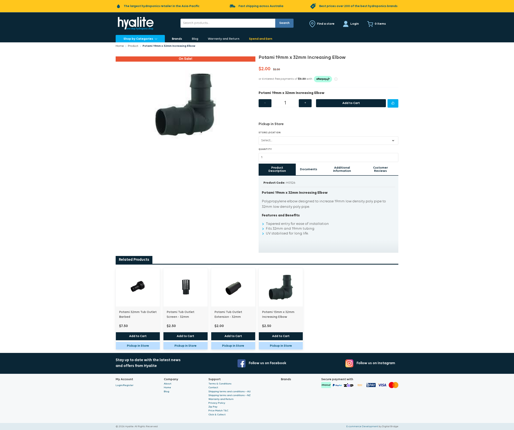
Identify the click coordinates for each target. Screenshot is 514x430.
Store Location (270, 133)
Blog (195, 39)
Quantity (265, 149)
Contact (213, 387)
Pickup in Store (138, 345)
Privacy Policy (216, 403)
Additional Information (342, 169)
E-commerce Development (362, 426)
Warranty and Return (223, 39)
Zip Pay (212, 407)
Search (284, 23)
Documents (308, 169)
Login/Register (125, 385)
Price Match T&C (218, 410)
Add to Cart (351, 103)
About (167, 383)
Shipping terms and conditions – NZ (229, 395)
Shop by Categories (138, 39)
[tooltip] (393, 103)
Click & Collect (216, 414)
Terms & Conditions (220, 383)
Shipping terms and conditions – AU (229, 391)
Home (120, 46)
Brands (177, 39)
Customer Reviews (380, 169)
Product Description (277, 169)
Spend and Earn (260, 39)
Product (133, 46)
